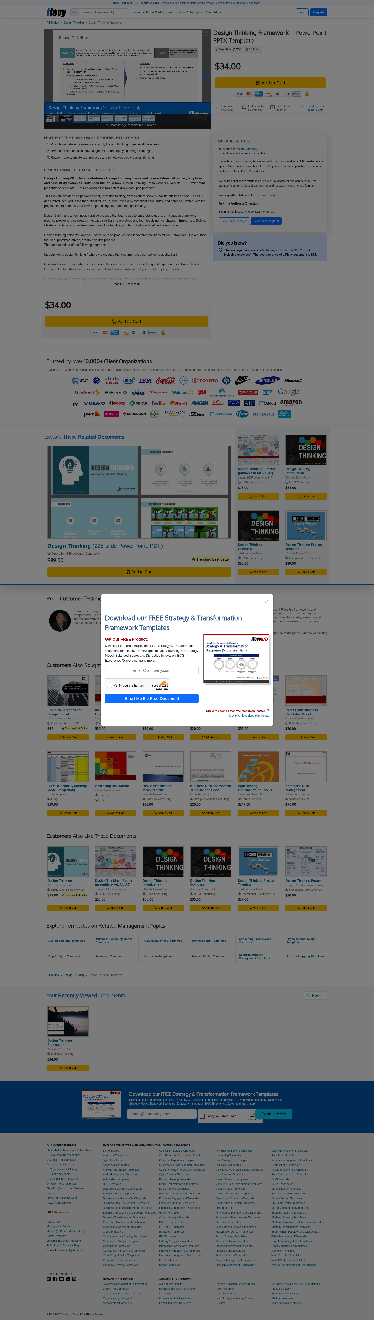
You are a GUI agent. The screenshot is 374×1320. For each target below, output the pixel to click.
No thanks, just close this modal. (248, 715)
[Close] (266, 601)
